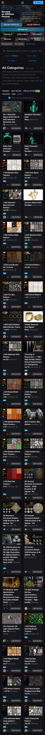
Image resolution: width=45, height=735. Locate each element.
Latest (20, 94)
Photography (7, 44)
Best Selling (16, 91)
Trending (5, 91)
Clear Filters (32, 61)
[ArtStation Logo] (22, 2)
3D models (19, 44)
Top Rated (6, 94)
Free (13, 94)
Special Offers (31, 91)
